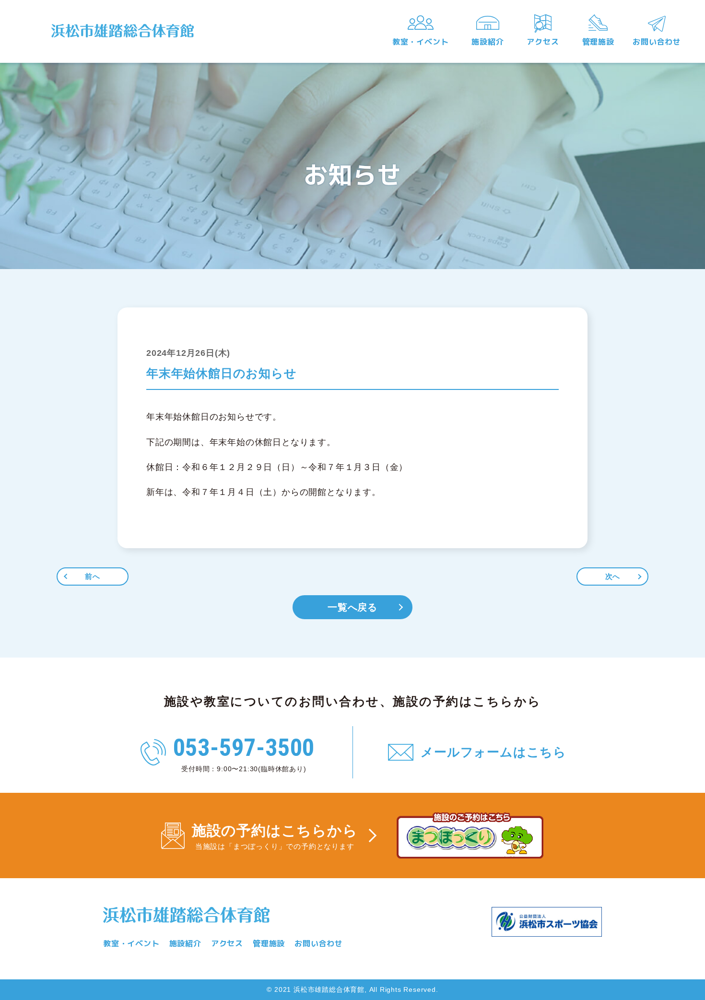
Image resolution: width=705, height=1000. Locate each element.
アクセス (543, 41)
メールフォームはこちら (493, 752)
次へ (613, 576)
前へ (92, 576)
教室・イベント (420, 41)
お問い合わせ (657, 41)
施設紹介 (487, 41)
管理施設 (598, 41)
